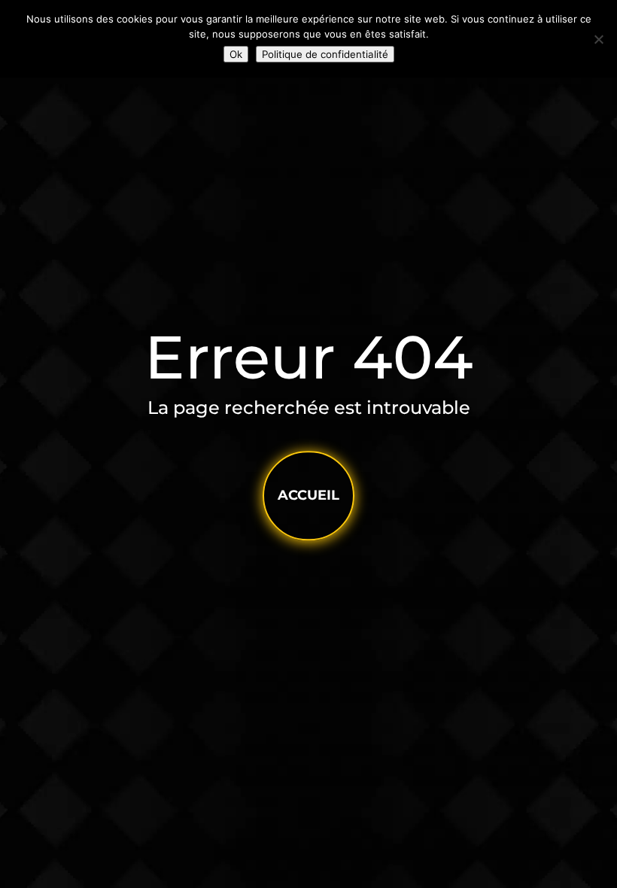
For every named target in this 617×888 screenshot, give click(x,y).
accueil (308, 495)
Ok (235, 54)
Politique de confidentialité (325, 54)
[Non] (598, 39)
